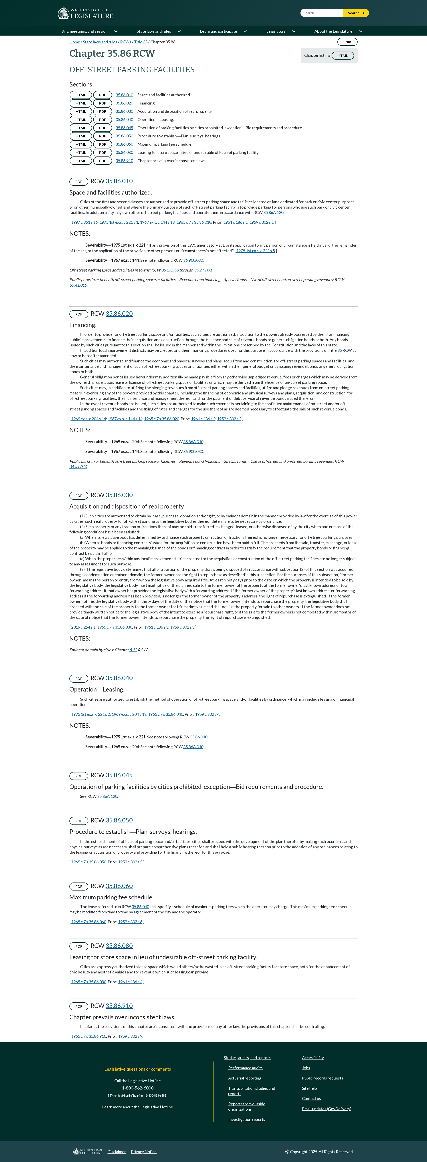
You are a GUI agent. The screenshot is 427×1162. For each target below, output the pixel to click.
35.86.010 (124, 94)
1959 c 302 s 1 (261, 222)
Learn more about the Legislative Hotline (137, 1106)
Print (347, 42)
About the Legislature (333, 31)
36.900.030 (193, 260)
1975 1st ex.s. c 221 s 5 (255, 250)
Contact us (311, 1098)
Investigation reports (246, 1119)
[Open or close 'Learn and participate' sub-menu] (245, 31)
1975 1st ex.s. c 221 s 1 (118, 222)
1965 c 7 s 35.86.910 (88, 1036)
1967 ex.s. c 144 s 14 (125, 418)
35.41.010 (78, 285)
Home (74, 41)
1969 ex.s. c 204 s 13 (129, 714)
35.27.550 (170, 269)
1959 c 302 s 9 (130, 1036)
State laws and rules (154, 31)
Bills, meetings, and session (84, 31)
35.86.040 (124, 119)
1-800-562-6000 (137, 1087)
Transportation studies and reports (251, 1091)
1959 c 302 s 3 (182, 627)
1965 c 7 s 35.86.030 (114, 627)
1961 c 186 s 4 (130, 981)
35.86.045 (124, 127)
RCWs (125, 41)
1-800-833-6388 (156, 1095)
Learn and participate (218, 31)
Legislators (276, 31)
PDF (102, 95)
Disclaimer (116, 1151)
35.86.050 (124, 135)
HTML (343, 55)
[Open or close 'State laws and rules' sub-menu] (179, 31)
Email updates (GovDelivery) (326, 1108)
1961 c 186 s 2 (203, 418)
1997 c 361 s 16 (84, 222)
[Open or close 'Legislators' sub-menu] (293, 31)
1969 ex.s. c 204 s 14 (88, 418)
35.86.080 (124, 152)
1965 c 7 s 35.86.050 (88, 861)
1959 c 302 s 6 (130, 921)
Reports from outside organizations (246, 1106)
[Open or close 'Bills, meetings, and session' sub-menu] (115, 31)
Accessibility (313, 1057)
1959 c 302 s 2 (229, 418)
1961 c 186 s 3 (156, 627)
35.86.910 (124, 160)
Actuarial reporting (244, 1078)
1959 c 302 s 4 (207, 714)
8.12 (133, 649)
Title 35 (140, 41)
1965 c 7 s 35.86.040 (165, 714)
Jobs (306, 1067)
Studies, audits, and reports (247, 1057)
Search (354, 13)
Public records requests (322, 1078)
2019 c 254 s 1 (83, 627)
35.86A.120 (273, 212)
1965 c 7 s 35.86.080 (88, 981)
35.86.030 (124, 111)
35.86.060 (124, 144)
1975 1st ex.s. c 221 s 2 (90, 714)
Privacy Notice (144, 1151)
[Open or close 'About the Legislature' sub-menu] (360, 31)
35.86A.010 (193, 441)
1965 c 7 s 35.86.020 (161, 418)
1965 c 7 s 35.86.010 (193, 222)
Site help (309, 1088)
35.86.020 (124, 103)
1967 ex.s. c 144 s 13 (157, 222)
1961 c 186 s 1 (235, 222)
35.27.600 (202, 269)
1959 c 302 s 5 (130, 861)
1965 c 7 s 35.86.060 (88, 921)
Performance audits (245, 1067)
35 (339, 350)
